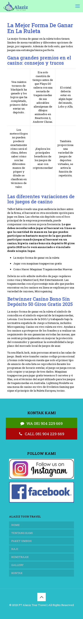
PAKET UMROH (21, 541)
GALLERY (17, 565)
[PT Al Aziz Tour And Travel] (15, 6)
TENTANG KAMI (22, 533)
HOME (15, 525)
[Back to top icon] (41, 597)
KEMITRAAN (20, 557)
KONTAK (17, 573)
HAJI (14, 549)
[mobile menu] (77, 6)
